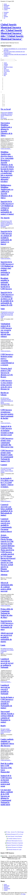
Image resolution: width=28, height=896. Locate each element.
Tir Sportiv (5, 218)
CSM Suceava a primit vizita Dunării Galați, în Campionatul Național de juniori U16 (7, 455)
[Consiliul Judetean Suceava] (14, 838)
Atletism (4, 575)
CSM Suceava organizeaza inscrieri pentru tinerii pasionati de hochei (7, 414)
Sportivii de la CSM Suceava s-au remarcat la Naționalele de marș (7, 625)
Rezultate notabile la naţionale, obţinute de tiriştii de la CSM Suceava (6, 283)
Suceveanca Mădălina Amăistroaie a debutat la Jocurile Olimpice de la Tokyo (6, 129)
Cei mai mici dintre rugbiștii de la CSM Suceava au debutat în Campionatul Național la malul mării (7, 797)
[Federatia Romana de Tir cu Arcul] (14, 834)
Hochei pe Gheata (5, 394)
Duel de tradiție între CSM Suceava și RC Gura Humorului (7, 767)
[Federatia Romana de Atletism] (14, 847)
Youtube (6, 16)
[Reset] (16, 60)
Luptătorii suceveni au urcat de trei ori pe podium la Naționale (7, 663)
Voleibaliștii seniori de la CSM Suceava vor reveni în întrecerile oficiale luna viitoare (6, 330)
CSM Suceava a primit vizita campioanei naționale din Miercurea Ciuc (7, 442)
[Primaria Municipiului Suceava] (14, 840)
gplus (5, 15)
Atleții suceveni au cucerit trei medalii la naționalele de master (7, 637)
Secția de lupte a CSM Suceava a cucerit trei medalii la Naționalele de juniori (7, 702)
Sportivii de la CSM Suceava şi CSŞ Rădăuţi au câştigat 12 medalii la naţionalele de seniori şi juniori (7, 207)
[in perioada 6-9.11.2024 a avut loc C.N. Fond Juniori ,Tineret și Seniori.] (7, 470)
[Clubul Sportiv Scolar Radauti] (14, 836)
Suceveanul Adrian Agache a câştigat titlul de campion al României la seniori (7, 716)
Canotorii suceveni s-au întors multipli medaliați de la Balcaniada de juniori (6, 510)
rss (4, 18)
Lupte (3, 645)
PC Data (23, 894)
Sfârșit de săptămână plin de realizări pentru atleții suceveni (7, 587)
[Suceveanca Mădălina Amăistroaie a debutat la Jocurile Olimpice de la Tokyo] (7, 116)
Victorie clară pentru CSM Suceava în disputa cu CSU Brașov (7, 372)
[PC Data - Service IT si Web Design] (14, 832)
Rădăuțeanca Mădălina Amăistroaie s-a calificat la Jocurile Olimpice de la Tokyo (7, 191)
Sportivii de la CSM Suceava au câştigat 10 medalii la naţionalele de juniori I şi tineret (6, 237)
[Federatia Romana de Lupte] (14, 849)
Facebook (6, 12)
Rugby (3, 726)
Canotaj (4, 465)
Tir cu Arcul (6, 109)
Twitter (5, 13)
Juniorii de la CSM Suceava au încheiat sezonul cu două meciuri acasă (7, 430)
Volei (3, 309)
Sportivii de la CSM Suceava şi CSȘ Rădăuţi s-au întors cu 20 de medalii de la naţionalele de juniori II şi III (7, 298)
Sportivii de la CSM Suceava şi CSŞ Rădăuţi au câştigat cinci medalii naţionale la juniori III (7, 268)
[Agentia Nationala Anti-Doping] (14, 845)
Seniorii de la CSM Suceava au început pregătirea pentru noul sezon (6, 781)
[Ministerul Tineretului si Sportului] (14, 843)
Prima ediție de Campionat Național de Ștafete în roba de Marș (7, 613)
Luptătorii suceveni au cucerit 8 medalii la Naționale (5, 689)
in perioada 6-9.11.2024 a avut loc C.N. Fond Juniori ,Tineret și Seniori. (7, 482)
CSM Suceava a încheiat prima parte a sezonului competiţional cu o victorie (7, 359)
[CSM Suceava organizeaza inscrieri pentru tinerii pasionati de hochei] (7, 402)
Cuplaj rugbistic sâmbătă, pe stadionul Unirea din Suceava (7, 742)
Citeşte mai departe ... (6, 148)
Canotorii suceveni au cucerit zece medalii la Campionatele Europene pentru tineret (6, 525)
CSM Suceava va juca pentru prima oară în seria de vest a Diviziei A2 (6, 384)
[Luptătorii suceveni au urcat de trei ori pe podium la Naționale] (7, 651)
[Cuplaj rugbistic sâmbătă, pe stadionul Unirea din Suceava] (7, 731)
